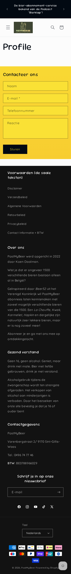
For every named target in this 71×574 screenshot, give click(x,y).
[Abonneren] (59, 492)
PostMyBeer (28, 567)
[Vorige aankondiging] (7, 9)
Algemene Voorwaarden (24, 206)
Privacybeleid (17, 224)
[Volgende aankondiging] (64, 9)
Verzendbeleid (17, 197)
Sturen (15, 149)
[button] (8, 27)
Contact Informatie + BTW (26, 232)
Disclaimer (15, 188)
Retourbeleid (16, 215)
